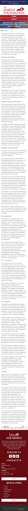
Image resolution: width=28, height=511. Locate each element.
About (6, 488)
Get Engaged (8, 489)
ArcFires (15, 509)
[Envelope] (17, 456)
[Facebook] (10, 456)
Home (6, 486)
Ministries (7, 494)
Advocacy (7, 491)
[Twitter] (14, 456)
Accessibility (21, 509)
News (5, 493)
